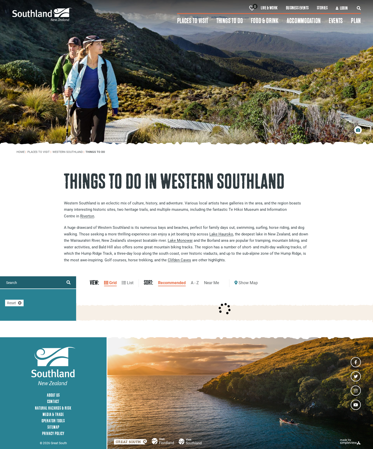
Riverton (87, 215)
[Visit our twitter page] (356, 376)
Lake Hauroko (221, 233)
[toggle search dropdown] (359, 8)
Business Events (297, 8)
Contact (53, 401)
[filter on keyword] (68, 282)
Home (21, 152)
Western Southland (68, 152)
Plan (356, 21)
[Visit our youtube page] (355, 405)
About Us (53, 395)
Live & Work (269, 8)
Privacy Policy (53, 433)
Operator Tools (53, 420)
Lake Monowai (180, 240)
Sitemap (53, 427)
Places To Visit (193, 21)
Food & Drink (264, 21)
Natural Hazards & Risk (53, 408)
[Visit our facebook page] (355, 362)
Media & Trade (53, 414)
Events (336, 21)
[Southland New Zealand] (94, 14)
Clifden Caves (179, 259)
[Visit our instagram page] (356, 391)
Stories (322, 8)
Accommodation (304, 21)
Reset (11, 302)
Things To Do (229, 21)
